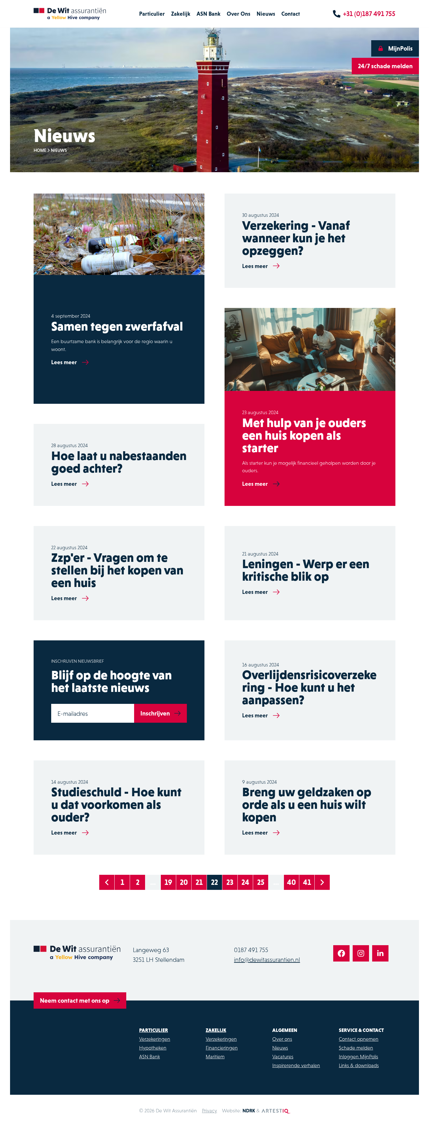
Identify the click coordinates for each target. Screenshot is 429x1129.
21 (199, 882)
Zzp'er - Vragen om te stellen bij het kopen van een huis (117, 570)
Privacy (209, 1110)
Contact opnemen (358, 1039)
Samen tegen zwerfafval (117, 326)
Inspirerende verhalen (296, 1065)
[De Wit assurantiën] (70, 14)
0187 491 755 (251, 949)
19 (168, 882)
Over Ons (238, 13)
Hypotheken (152, 1047)
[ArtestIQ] (276, 1110)
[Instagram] (361, 953)
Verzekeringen (154, 1039)
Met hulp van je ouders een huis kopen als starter (304, 435)
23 (229, 882)
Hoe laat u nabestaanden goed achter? (119, 461)
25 (260, 882)
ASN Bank (208, 13)
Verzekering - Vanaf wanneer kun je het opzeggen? (296, 238)
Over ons (282, 1039)
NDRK (248, 1110)
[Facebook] (341, 953)
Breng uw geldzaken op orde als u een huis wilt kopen (306, 804)
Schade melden (356, 1047)
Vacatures (282, 1056)
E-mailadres (72, 713)
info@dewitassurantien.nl (267, 959)
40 (291, 882)
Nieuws (266, 13)
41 (307, 882)
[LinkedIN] (380, 953)
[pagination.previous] (106, 882)
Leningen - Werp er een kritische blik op (305, 570)
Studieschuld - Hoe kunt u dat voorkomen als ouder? (116, 804)
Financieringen (222, 1047)
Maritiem (215, 1056)
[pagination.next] (322, 882)
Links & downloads (359, 1065)
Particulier (152, 13)
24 (245, 882)
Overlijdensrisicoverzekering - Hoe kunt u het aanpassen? (309, 687)
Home (40, 150)
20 (184, 882)
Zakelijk (180, 13)
